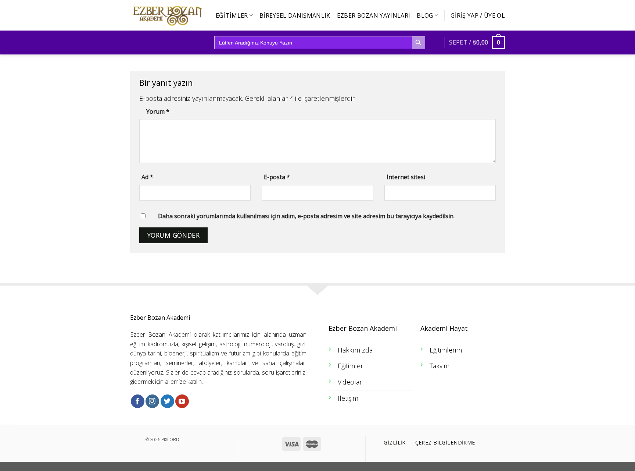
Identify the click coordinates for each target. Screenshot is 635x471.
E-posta (277, 177)
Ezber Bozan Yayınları (373, 15)
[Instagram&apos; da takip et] (152, 401)
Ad (147, 177)
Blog (425, 15)
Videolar (350, 382)
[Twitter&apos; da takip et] (167, 401)
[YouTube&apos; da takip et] (182, 401)
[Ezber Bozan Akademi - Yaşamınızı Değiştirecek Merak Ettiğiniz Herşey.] (167, 15)
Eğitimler (232, 15)
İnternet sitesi (406, 177)
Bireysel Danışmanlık (294, 15)
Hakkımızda (355, 350)
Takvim (439, 365)
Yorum (157, 111)
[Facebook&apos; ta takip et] (137, 401)
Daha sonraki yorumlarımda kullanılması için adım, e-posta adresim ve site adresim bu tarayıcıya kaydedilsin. (306, 216)
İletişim (348, 398)
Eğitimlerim (446, 350)
